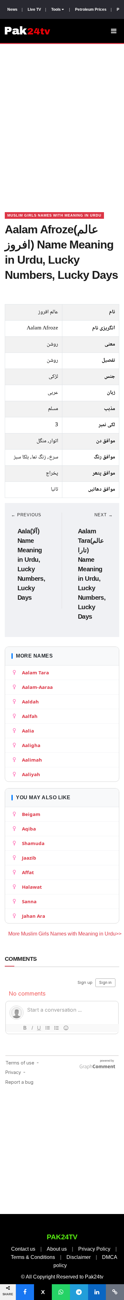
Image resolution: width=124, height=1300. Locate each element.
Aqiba (29, 828)
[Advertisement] (62, 120)
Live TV (34, 9)
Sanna (29, 901)
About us (57, 1249)
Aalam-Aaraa (37, 687)
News (12, 9)
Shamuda (33, 843)
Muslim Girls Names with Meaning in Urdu (54, 215)
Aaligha (31, 745)
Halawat (32, 887)
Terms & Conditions (33, 1257)
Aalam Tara (35, 672)
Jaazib (29, 858)
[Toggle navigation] (113, 31)
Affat (28, 872)
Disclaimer (78, 1257)
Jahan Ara (33, 916)
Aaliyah (31, 774)
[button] (25, 1292)
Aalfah (30, 716)
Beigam (31, 814)
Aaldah (30, 701)
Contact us (23, 1249)
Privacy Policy (94, 1249)
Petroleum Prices (91, 9)
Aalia (28, 730)
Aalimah (32, 760)
